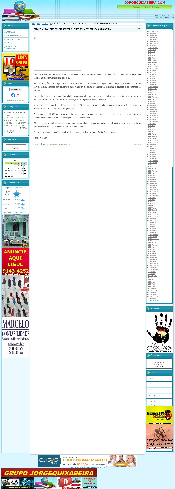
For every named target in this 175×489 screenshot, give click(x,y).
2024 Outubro (153, 294)
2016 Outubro (153, 187)
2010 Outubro (153, 39)
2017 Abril (151, 200)
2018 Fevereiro (153, 220)
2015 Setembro (153, 161)
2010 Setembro (153, 37)
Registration (137, 7)
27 (9, 176)
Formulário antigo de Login (15, 100)
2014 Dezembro (153, 142)
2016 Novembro (153, 189)
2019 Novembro (153, 263)
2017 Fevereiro (153, 195)
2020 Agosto (152, 276)
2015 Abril (151, 150)
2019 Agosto (152, 257)
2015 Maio (151, 152)
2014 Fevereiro (153, 121)
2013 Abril (151, 101)
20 (9, 173)
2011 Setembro (153, 62)
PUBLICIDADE (10, 125)
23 (18, 173)
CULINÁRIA (22, 118)
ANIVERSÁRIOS (23, 123)
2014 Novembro (153, 140)
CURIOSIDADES (23, 120)
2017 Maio (151, 202)
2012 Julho (152, 82)
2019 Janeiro (152, 243)
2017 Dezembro (153, 216)
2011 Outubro (152, 64)
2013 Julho (152, 107)
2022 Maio (151, 282)
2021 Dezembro (153, 280)
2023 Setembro (153, 290)
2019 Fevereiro (153, 245)
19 (6, 173)
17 (22, 171)
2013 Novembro (153, 115)
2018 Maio (151, 226)
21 (12, 173)
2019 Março (152, 247)
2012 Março (152, 74)
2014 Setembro (153, 136)
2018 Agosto (152, 232)
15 (15, 171)
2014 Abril (151, 126)
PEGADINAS (10, 131)
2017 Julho (152, 206)
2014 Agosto (152, 134)
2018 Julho (152, 230)
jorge (60, 144)
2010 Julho (152, 33)
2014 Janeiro (152, 119)
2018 (38, 24)
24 (22, 173)
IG (150, 389)
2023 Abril (151, 284)
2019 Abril (151, 249)
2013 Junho (152, 105)
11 (25, 168)
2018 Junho (152, 228)
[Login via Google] (18, 95)
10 (22, 168)
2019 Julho (152, 255)
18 (25, 171)
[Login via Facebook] (13, 95)
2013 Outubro (153, 113)
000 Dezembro (153, 31)
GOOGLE (152, 378)
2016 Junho (152, 179)
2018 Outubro (153, 237)
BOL (150, 384)
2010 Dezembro (153, 43)
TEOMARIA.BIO (154, 395)
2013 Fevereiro (153, 97)
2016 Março (152, 173)
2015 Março (152, 148)
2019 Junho (152, 253)
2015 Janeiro (152, 144)
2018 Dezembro (153, 241)
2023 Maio (151, 286)
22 (15, 173)
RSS (172, 17)
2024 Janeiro (152, 292)
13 (9, 171)
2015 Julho (152, 156)
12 (6, 171)
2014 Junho (152, 130)
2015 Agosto (152, 158)
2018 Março (152, 222)
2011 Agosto (152, 60)
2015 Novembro (153, 165)
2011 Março (152, 50)
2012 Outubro (153, 89)
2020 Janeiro (152, 267)
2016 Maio (151, 177)
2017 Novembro (153, 214)
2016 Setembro (153, 185)
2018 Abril (151, 224)
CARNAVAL (21, 125)
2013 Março (152, 99)
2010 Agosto (152, 35)
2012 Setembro (153, 87)
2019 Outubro (153, 261)
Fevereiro (45, 24)
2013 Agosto (152, 109)
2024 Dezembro (153, 296)
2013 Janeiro (152, 95)
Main (33, 24)
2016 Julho (152, 181)
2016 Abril (151, 175)
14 (12, 171)
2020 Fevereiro (153, 269)
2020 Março (152, 272)
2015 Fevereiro (153, 146)
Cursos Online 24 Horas (77, 467)
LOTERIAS (152, 401)
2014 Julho (152, 132)
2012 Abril (151, 76)
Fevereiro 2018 (12, 161)
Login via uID (16, 89)
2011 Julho (151, 58)
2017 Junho (152, 204)
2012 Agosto (152, 84)
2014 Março (152, 124)
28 (12, 176)
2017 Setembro (153, 210)
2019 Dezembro (153, 265)
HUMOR (8, 120)
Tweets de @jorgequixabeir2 (155, 405)
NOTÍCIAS (21, 112)
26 (6, 176)
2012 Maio (151, 78)
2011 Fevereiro (153, 48)
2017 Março (152, 198)
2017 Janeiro (152, 193)
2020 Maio (151, 274)
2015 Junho (152, 154)
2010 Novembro (153, 41)
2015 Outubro (153, 163)
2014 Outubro (153, 138)
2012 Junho (152, 80)
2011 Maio (151, 54)
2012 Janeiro (152, 70)
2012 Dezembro (153, 93)
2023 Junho (152, 288)
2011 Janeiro (152, 45)
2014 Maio (151, 128)
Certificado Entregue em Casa (95, 467)
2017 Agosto (152, 208)
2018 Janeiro (152, 218)
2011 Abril (151, 52)
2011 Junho (152, 56)
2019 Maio (151, 251)
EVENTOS (9, 118)
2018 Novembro (153, 239)
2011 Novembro (153, 66)
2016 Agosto (152, 183)
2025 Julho (152, 298)
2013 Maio (151, 103)
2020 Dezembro (153, 278)
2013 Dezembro (153, 117)
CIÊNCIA (9, 123)
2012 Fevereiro (153, 72)
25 (25, 173)
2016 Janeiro (152, 169)
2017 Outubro (153, 212)
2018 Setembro (153, 235)
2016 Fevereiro (153, 171)
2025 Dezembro (153, 300)
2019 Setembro (153, 259)
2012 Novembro (153, 91)
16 (18, 171)
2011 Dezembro (153, 68)
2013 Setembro (153, 111)
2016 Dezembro (153, 191)
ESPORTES (10, 112)
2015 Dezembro (153, 167)
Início (146, 7)
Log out (156, 7)
